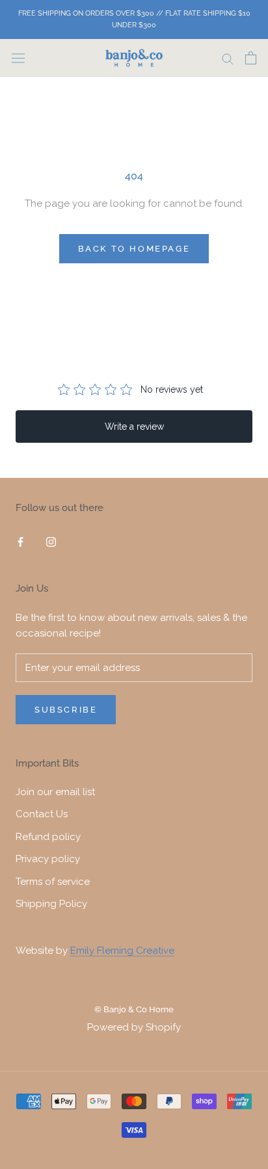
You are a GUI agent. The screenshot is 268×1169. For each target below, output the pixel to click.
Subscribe (65, 710)
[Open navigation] (18, 58)
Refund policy (48, 837)
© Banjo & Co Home (134, 1009)
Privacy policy (48, 859)
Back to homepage (134, 249)
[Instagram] (51, 541)
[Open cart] (250, 57)
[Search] (228, 58)
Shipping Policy (51, 904)
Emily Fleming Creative (122, 950)
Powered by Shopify (134, 1027)
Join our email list (55, 792)
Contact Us (42, 814)
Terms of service (53, 881)
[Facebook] (20, 541)
